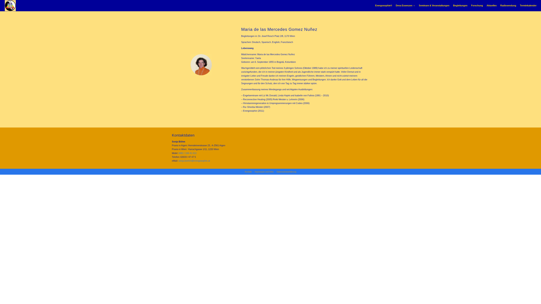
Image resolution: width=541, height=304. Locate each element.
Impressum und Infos (264, 172)
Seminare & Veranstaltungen (434, 6)
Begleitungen (460, 6)
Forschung (477, 6)
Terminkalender (528, 6)
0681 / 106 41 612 (188, 153)
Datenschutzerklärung (286, 172)
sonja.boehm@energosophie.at (194, 161)
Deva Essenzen (404, 6)
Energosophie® (383, 6)
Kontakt (248, 172)
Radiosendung (508, 6)
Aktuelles (492, 6)
